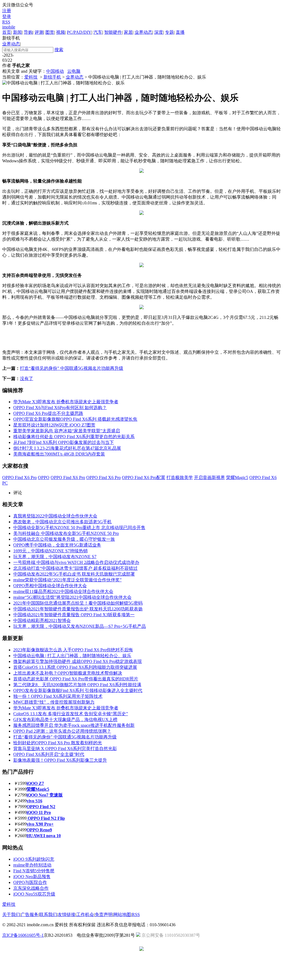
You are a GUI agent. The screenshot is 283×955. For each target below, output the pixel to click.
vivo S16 (34, 800)
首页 (6, 32)
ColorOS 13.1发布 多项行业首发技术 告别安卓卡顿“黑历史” (70, 713)
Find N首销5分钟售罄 (33, 870)
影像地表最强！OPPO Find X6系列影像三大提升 (60, 760)
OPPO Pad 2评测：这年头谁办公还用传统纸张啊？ (62, 731)
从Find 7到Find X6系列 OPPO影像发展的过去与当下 (63, 442)
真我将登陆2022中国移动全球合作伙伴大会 (55, 516)
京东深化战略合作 (31, 888)
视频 (60, 32)
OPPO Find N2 (41, 806)
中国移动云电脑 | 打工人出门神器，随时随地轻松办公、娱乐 (72, 655)
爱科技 (31, 77)
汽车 (97, 32)
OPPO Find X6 (263, 477)
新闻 (17, 32)
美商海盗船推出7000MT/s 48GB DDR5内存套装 (59, 454)
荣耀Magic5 (237, 477)
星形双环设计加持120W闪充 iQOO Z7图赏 (54, 425)
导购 (28, 32)
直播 (180, 32)
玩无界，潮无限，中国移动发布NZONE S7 (54, 556)
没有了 (26, 378)
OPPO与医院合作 (30, 882)
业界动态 (143, 32)
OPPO (43, 477)
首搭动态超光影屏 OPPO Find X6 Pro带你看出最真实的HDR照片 (75, 678)
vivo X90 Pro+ (40, 824)
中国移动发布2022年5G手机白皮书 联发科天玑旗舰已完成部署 (74, 574)
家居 (128, 32)
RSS (6, 22)
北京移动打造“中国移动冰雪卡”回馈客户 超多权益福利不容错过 (75, 568)
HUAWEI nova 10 (44, 835)
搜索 (58, 49)
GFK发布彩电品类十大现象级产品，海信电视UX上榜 (65, 719)
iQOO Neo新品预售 (32, 876)
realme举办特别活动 (32, 865)
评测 (39, 32)
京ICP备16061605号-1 (23, 935)
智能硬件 (113, 32)
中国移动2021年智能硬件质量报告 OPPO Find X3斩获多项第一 (74, 614)
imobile (8, 27)
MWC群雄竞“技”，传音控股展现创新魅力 (54, 702)
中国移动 (55, 71)
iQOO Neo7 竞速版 (45, 795)
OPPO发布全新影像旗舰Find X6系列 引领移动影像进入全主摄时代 (77, 690)
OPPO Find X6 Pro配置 (143, 477)
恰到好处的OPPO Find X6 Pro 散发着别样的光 (57, 742)
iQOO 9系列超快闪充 (33, 859)
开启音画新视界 (209, 477)
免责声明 (103, 914)
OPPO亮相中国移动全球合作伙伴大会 (50, 585)
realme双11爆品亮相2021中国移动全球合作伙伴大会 (63, 591)
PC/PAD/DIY (79, 32)
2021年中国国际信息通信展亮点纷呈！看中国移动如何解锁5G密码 (78, 603)
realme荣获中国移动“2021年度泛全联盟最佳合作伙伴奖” (67, 579)
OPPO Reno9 (39, 830)
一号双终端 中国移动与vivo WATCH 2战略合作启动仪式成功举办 (76, 562)
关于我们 (11, 914)
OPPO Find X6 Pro (19, 477)
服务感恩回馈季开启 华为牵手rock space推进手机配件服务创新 (74, 725)
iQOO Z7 (35, 783)
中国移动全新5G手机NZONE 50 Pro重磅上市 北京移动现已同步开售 (79, 527)
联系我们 (48, 914)
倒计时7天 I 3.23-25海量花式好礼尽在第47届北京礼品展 (67, 448)
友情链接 (66, 914)
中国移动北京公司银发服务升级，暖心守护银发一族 (64, 539)
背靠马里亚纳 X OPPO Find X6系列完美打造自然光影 (65, 748)
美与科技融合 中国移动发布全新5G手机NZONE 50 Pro (66, 533)
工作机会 (85, 914)
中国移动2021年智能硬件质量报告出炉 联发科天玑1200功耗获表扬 (78, 609)
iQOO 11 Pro (39, 812)
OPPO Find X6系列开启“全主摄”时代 (48, 754)
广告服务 (29, 914)
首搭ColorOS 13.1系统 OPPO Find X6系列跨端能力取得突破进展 (75, 667)
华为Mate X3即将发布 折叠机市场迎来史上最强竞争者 (65, 401)
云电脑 (73, 71)
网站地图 (122, 914)
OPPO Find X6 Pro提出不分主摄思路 (48, 413)
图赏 (49, 32)
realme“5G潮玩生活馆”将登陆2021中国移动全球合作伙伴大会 (72, 597)
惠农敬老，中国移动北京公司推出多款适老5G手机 (62, 521)
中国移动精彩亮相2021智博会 (42, 620)
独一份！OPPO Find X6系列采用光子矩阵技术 (58, 696)
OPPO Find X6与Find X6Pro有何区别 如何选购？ (60, 407)
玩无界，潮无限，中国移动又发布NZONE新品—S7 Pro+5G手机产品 (79, 626)
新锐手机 (52, 77)
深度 (158, 32)
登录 (6, 16)
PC (5, 483)
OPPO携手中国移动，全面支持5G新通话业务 (57, 545)
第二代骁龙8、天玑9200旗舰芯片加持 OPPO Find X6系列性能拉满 (77, 684)
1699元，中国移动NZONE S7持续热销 (50, 550)
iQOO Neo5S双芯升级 (34, 894)
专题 (169, 32)
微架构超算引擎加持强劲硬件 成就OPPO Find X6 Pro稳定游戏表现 (77, 661)
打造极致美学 (179, 477)
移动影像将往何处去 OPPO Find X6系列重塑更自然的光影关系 (74, 436)
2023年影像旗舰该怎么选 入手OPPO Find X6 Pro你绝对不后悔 (73, 649)
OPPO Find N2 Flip (46, 818)
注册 (6, 10)
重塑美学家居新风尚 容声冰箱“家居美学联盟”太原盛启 (66, 430)
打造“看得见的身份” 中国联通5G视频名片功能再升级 (71, 368)
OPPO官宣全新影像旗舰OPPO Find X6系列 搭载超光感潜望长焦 (75, 419)
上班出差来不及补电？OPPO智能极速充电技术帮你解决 (67, 673)
